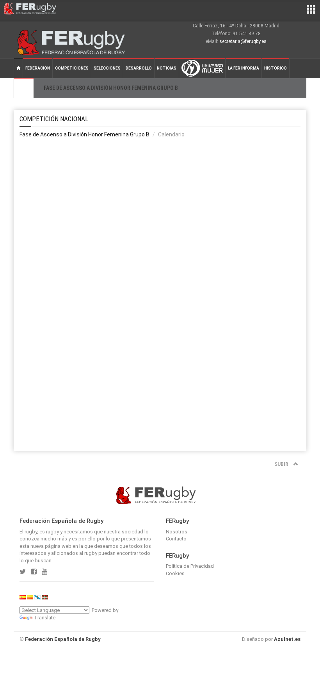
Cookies (175, 573)
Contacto (176, 539)
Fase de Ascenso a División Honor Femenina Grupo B (84, 134)
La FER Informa (243, 68)
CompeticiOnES (72, 68)
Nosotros (176, 532)
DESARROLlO (139, 68)
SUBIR (282, 464)
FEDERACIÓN (37, 68)
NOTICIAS (166, 68)
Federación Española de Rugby (63, 639)
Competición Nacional (54, 119)
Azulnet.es (287, 639)
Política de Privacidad (190, 566)
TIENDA (23, 88)
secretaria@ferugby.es (243, 41)
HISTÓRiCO (275, 68)
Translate (44, 618)
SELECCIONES (107, 68)
